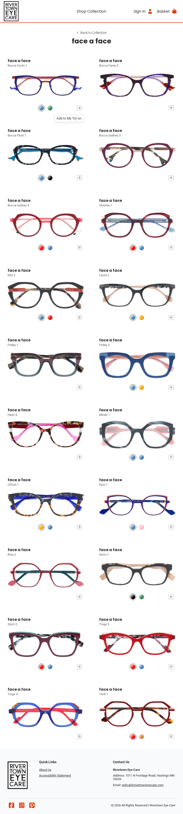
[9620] (133, 527)
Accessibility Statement (55, 775)
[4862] (141, 597)
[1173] (41, 666)
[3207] (141, 247)
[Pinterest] (32, 806)
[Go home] (26, 11)
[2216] (133, 666)
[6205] (41, 527)
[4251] (133, 387)
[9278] (141, 736)
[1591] (50, 666)
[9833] (50, 108)
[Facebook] (11, 806)
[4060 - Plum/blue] (133, 247)
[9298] (133, 736)
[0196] (50, 177)
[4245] (50, 317)
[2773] (133, 597)
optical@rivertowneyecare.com (142, 785)
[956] (141, 527)
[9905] (41, 247)
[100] (41, 317)
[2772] (141, 457)
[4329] (133, 457)
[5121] (141, 317)
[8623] (141, 666)
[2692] (141, 387)
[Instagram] (21, 806)
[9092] (41, 108)
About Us (45, 770)
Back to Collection (93, 33)
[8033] (41, 177)
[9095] (50, 247)
